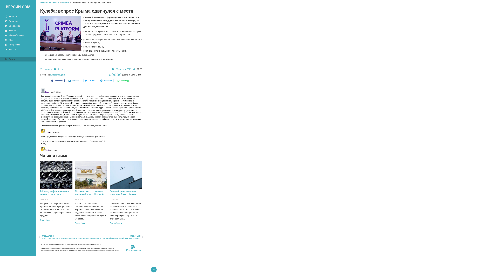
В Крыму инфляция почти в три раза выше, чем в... (54, 192)
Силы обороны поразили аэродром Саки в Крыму (123, 192)
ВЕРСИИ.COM (18, 7)
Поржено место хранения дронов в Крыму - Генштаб (89, 192)
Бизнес (12, 30)
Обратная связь (133, 250)
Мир (11, 40)
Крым (60, 69)
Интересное (14, 45)
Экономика (14, 26)
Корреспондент (57, 75)
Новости (13, 16)
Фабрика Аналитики (49, 3)
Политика (13, 21)
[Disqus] (91, 119)
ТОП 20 (12, 49)
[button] (57, 80)
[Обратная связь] (133, 247)
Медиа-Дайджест (17, 35)
